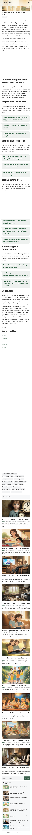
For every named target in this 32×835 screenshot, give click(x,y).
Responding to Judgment (18, 489)
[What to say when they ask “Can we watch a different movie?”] (16, 565)
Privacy (19, 832)
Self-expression (6, 492)
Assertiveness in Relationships (9, 473)
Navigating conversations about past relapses (18, 787)
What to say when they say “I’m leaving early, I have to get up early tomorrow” (16, 519)
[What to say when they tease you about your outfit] (16, 675)
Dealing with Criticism (7, 479)
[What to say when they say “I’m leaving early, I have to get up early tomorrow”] (16, 508)
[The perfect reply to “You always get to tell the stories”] (16, 647)
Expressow (6, 2)
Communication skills (7, 476)
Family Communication (20, 481)
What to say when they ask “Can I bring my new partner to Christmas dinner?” (16, 768)
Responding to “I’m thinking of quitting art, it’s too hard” (17, 792)
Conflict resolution (19, 476)
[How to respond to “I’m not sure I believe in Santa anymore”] (16, 620)
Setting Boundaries (16, 492)
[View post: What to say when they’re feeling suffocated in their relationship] (6, 798)
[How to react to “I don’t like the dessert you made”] (16, 537)
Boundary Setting (10, 521)
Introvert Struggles (6, 486)
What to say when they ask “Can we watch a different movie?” (16, 576)
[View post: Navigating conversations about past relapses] (6, 787)
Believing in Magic (10, 633)
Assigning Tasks (10, 605)
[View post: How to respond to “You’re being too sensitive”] (6, 816)
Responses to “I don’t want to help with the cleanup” (16, 603)
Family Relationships (18, 484)
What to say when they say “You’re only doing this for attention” (18, 810)
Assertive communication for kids (14, 687)
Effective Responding (7, 481)
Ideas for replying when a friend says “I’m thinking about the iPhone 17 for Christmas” (19, 827)
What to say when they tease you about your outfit (16, 685)
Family (4, 17)
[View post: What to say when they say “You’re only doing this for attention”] (6, 810)
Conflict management (11, 550)
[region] (16, 65)
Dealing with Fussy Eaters (25, 715)
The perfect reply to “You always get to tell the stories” (16, 658)
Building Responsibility (20, 605)
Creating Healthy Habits (12, 715)
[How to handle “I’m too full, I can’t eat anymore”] (16, 702)
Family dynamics (6, 484)
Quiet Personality (6, 489)
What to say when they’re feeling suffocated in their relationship (18, 798)
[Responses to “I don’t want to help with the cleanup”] (16, 592)
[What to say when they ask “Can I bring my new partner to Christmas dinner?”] (16, 757)
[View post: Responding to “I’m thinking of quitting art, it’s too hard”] (6, 793)
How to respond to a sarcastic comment (17, 804)
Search (27, 778)
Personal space (17, 486)
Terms (23, 832)
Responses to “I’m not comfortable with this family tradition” (16, 740)
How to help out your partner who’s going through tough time (19, 821)
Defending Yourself (19, 479)
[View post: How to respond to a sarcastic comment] (6, 804)
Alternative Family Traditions (13, 742)
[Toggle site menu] (29, 2)
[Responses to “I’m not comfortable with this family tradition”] (16, 729)
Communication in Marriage (23, 521)
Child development (11, 578)
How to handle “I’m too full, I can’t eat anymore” (16, 713)
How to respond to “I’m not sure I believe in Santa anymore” (16, 631)
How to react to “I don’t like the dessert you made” (16, 548)
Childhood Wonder (21, 633)
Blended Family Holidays (12, 770)
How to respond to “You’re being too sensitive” (19, 815)
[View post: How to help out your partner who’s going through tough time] (6, 821)
